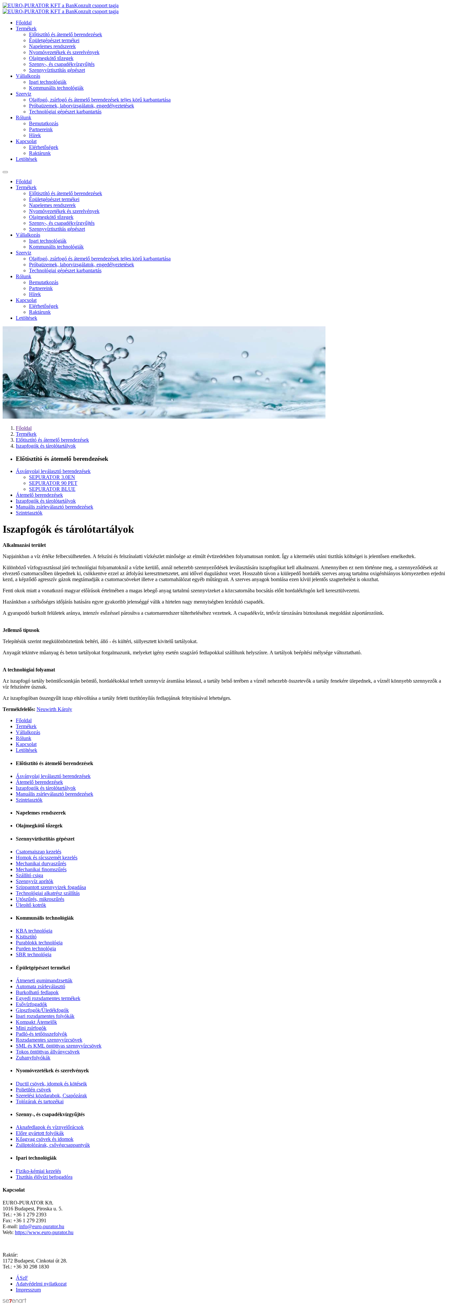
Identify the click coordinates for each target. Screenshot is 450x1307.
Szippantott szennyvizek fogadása (51, 887)
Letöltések (26, 159)
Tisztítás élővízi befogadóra (44, 1177)
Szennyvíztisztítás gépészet (57, 70)
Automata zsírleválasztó (40, 986)
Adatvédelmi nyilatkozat (41, 1284)
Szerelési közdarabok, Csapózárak (51, 1095)
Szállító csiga (29, 875)
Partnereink (41, 129)
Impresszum (28, 1289)
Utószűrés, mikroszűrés (40, 899)
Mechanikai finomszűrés (41, 869)
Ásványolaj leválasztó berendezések (53, 471)
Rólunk (23, 117)
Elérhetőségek (43, 147)
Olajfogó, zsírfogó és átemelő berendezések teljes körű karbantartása (100, 100)
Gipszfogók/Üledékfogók (42, 1010)
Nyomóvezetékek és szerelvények (64, 52)
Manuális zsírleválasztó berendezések (54, 507)
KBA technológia (34, 931)
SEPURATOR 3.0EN (52, 477)
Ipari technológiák (48, 82)
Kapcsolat (26, 141)
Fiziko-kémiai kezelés (38, 1171)
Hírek (35, 135)
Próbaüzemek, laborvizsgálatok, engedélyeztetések (81, 105)
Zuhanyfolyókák (33, 1057)
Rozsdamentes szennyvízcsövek (49, 1040)
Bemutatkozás (43, 123)
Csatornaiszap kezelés (38, 851)
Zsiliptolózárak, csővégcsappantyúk (53, 1145)
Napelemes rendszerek (52, 46)
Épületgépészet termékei (54, 40)
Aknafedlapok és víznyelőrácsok (50, 1127)
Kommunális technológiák (56, 88)
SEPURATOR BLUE (52, 489)
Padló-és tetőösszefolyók (41, 1034)
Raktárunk (40, 153)
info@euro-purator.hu (41, 1226)
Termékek (26, 28)
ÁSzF (22, 1278)
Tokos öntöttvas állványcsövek (48, 1052)
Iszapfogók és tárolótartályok (46, 446)
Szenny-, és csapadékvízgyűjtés (62, 64)
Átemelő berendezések (39, 495)
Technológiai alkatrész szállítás (48, 893)
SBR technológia (33, 954)
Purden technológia (36, 948)
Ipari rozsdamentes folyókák (45, 1016)
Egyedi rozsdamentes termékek (48, 998)
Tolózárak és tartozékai (40, 1101)
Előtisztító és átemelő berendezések (65, 34)
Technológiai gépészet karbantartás (65, 111)
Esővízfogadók (31, 1004)
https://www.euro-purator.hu (44, 1232)
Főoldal (24, 22)
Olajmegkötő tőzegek (51, 58)
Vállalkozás (28, 76)
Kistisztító (26, 936)
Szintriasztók (29, 513)
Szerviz (23, 94)
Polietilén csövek (33, 1089)
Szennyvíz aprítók (34, 881)
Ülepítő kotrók (31, 905)
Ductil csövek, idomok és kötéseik (51, 1083)
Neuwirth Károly (54, 709)
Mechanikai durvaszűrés (41, 863)
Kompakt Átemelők (36, 1022)
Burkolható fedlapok (37, 992)
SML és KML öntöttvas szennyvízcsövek (58, 1046)
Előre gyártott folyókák (40, 1133)
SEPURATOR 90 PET (53, 483)
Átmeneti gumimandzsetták (44, 980)
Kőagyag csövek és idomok (44, 1139)
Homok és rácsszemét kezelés (46, 857)
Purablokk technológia (39, 942)
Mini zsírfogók (31, 1028)
